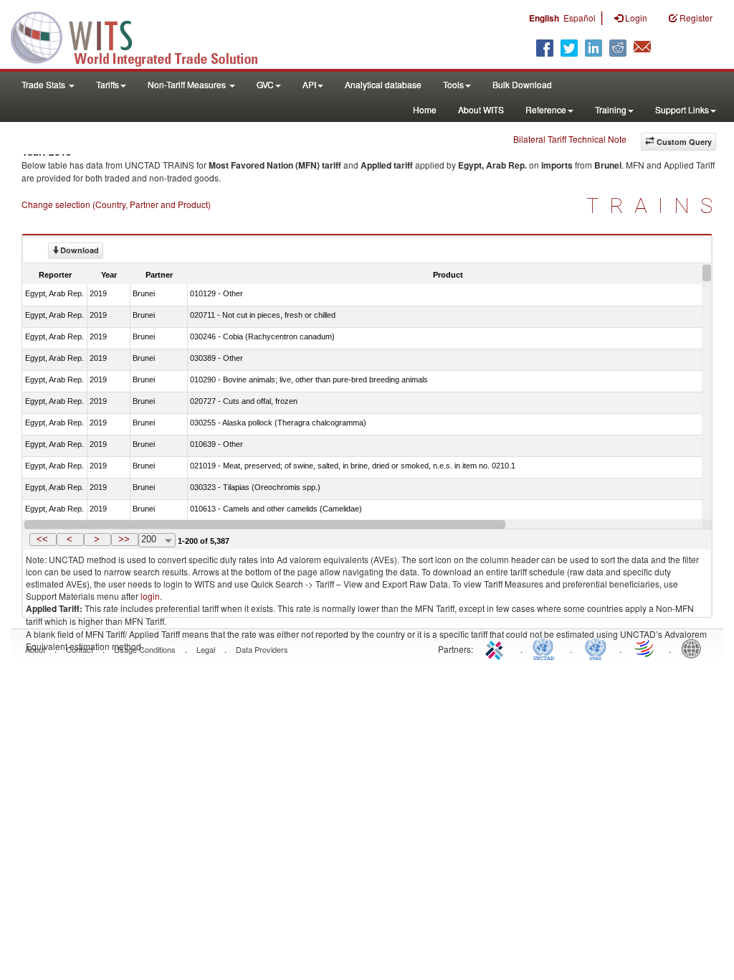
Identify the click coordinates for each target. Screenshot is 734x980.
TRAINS (654, 205)
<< (42, 539)
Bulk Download (522, 84)
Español (579, 17)
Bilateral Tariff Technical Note (569, 139)
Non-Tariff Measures (188, 84)
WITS (143, 36)
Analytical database (383, 84)
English (544, 17)
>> (124, 539)
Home (425, 109)
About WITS (481, 109)
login (150, 596)
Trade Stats (44, 84)
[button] (43, 539)
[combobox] (157, 540)
